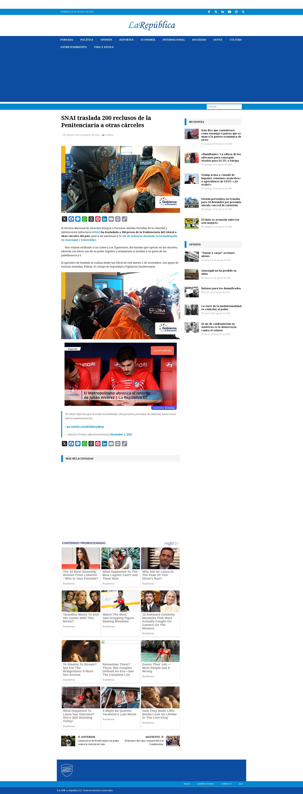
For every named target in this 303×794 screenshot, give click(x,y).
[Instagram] (236, 12)
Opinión (106, 39)
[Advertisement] (151, 77)
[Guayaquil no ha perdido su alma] (192, 274)
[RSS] (243, 12)
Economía (148, 39)
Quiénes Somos (205, 784)
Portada (66, 39)
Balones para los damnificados (221, 288)
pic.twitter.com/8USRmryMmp (85, 426)
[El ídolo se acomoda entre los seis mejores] (192, 223)
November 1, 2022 (121, 434)
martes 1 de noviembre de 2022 (83, 135)
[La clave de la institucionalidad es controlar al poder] (192, 310)
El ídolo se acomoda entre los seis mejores (220, 221)
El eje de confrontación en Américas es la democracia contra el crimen (219, 327)
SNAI (96, 232)
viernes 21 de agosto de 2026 (217, 260)
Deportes (126, 39)
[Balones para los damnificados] (192, 292)
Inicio (187, 784)
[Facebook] (209, 12)
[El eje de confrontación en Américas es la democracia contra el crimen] (192, 327)
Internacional (174, 39)
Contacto (226, 784)
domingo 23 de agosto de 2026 (218, 144)
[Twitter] (216, 12)
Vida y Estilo (104, 47)
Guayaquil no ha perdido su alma (218, 272)
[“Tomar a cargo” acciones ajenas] (192, 256)
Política (86, 39)
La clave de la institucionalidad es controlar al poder (221, 307)
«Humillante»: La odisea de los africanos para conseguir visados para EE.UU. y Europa (221, 157)
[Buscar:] (224, 106)
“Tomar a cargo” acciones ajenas (218, 254)
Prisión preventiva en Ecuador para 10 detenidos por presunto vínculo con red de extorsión (221, 202)
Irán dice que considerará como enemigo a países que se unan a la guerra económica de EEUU (221, 135)
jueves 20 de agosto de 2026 (217, 292)
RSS (241, 784)
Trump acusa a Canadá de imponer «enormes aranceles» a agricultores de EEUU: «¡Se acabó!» (221, 179)
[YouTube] (229, 12)
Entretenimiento (73, 47)
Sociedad (199, 39)
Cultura (236, 39)
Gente (217, 39)
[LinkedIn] (223, 12)
